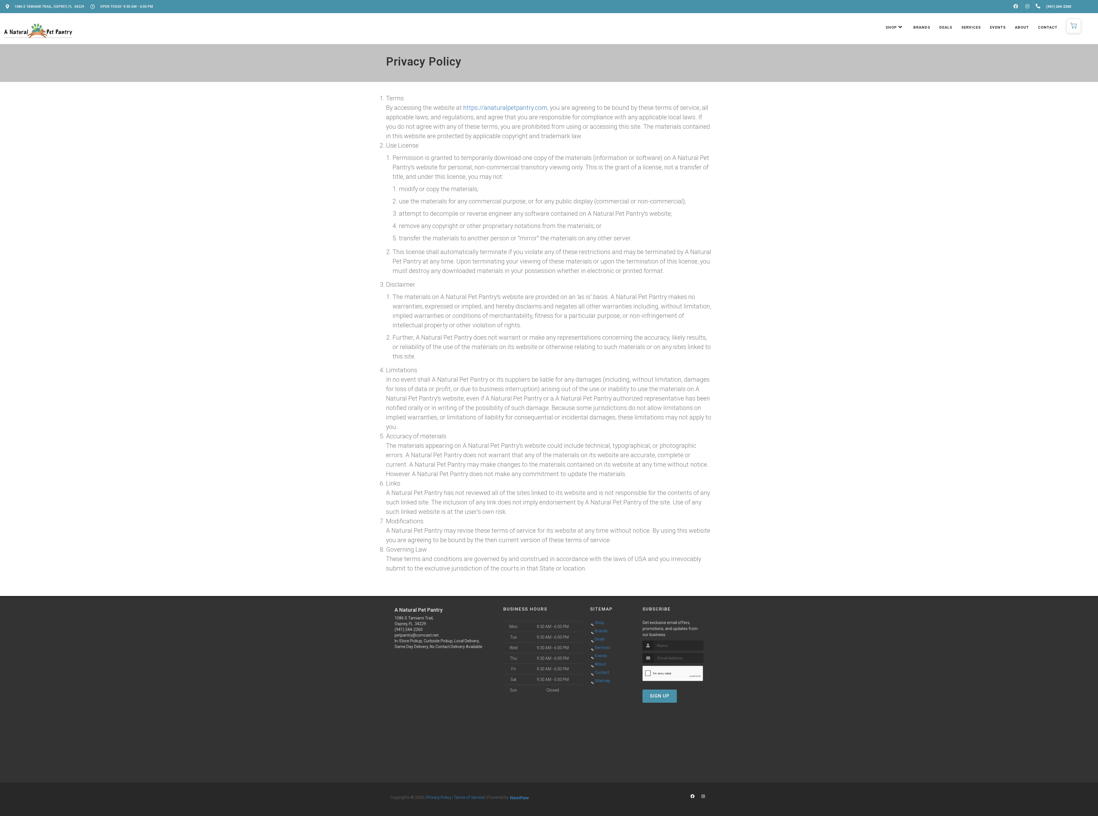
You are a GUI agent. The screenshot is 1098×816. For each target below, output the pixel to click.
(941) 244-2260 (409, 629)
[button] (1074, 26)
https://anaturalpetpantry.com (505, 107)
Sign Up (659, 696)
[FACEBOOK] (1015, 6)
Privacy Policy (439, 797)
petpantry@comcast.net (417, 635)
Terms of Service (469, 797)
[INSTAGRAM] (1027, 6)
